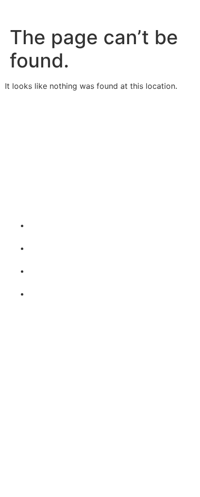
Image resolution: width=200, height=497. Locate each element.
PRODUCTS (31, 376)
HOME (21, 343)
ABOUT (23, 359)
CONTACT (28, 409)
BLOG (20, 392)
